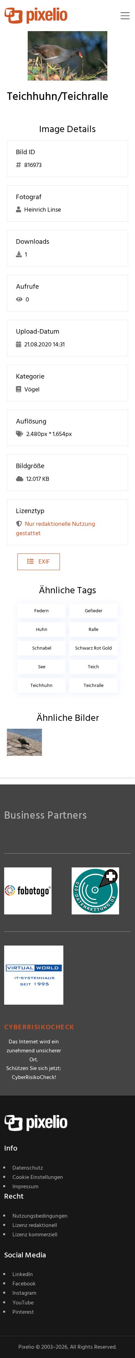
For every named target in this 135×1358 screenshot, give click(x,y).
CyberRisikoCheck (39, 1027)
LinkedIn (22, 1274)
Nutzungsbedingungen (40, 1215)
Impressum (25, 1186)
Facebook (24, 1283)
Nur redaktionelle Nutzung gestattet (55, 528)
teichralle (94, 685)
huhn (41, 629)
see (41, 667)
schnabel (41, 648)
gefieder (93, 611)
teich (93, 667)
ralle (93, 629)
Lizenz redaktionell (34, 1225)
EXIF (43, 562)
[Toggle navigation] (125, 15)
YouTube (23, 1302)
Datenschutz (27, 1167)
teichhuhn (41, 685)
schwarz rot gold (93, 648)
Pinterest (23, 1312)
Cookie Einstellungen (37, 1177)
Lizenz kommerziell (34, 1234)
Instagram (24, 1293)
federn (41, 611)
